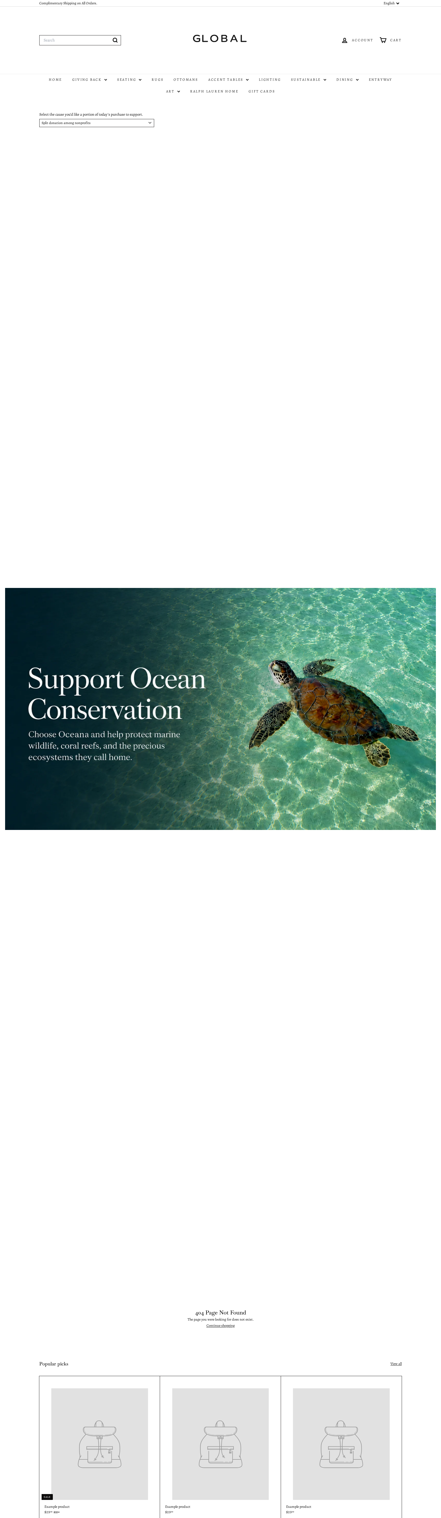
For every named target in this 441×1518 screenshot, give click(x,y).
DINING (345, 79)
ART (171, 91)
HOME (55, 79)
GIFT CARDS (262, 91)
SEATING (127, 79)
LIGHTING (270, 79)
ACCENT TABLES (226, 79)
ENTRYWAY (380, 79)
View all (396, 1364)
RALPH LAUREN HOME (214, 91)
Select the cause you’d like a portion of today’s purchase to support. (91, 114)
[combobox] (80, 40)
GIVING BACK (87, 79)
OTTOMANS (186, 79)
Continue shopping (220, 1325)
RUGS (157, 79)
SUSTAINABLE (306, 79)
